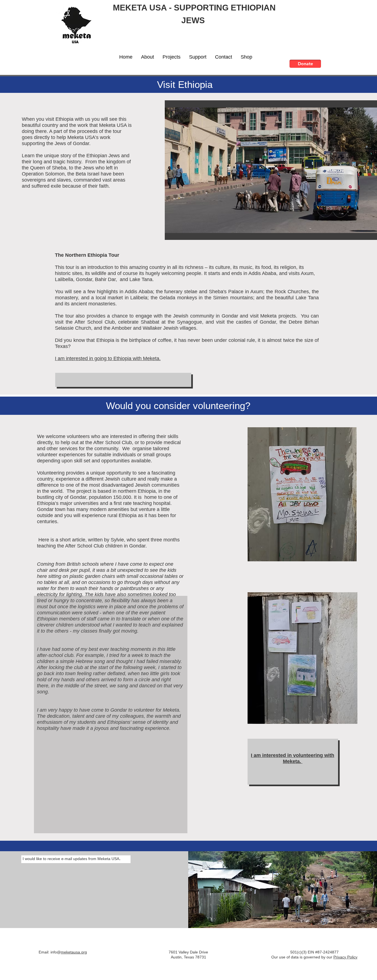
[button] (147, 56)
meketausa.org (74, 952)
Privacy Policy (345, 957)
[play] (366, 235)
